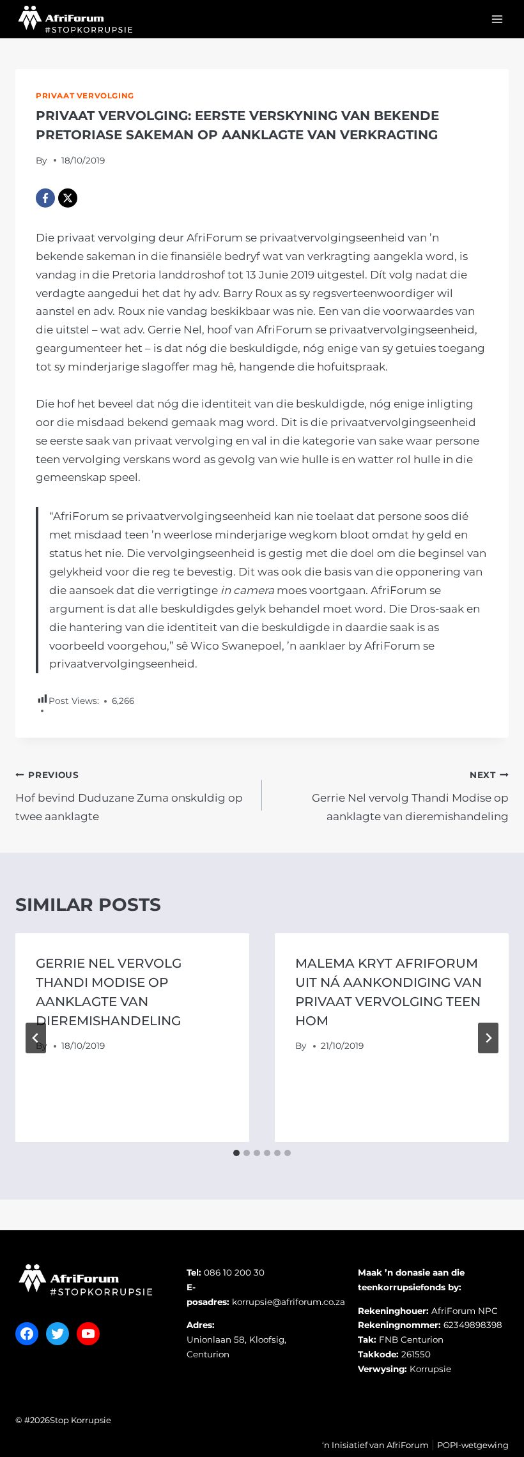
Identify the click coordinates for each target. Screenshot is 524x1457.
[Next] (488, 1038)
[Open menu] (497, 19)
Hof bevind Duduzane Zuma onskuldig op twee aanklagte (129, 796)
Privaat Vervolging (85, 95)
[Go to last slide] (36, 1038)
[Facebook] (45, 198)
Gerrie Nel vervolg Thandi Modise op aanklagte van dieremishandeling (410, 796)
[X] (67, 198)
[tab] (236, 1153)
